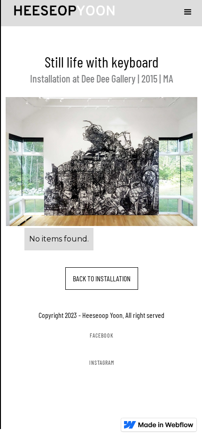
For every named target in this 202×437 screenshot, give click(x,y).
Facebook (102, 335)
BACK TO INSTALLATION (102, 278)
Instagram (101, 362)
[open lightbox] (104, 166)
